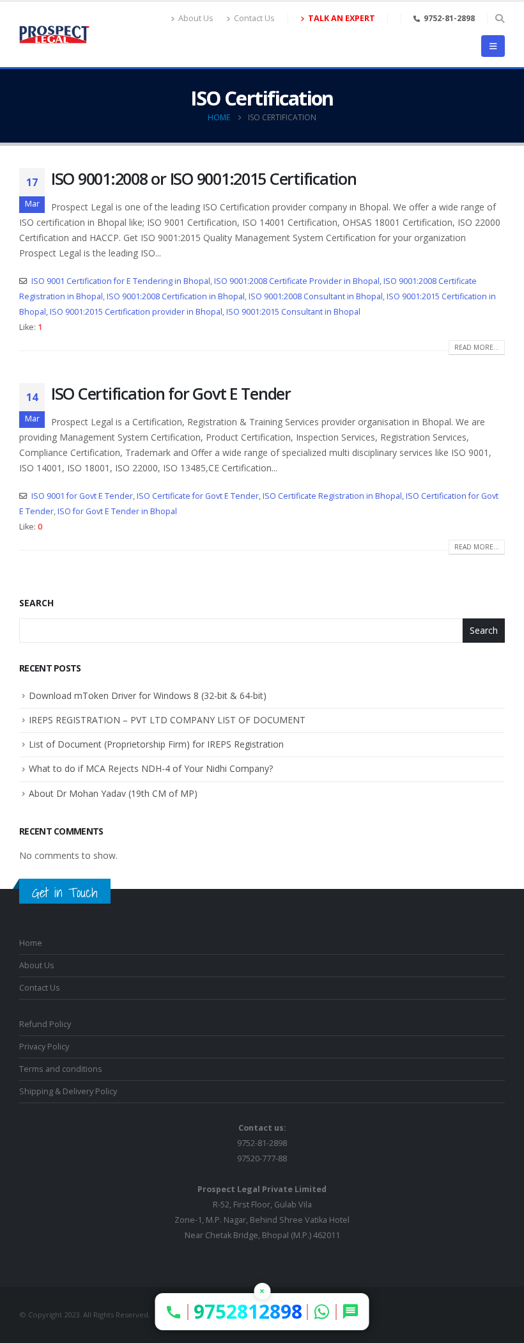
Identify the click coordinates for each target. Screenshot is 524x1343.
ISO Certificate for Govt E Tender (198, 496)
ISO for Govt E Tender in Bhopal (117, 511)
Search (36, 603)
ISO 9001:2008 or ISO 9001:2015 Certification (204, 178)
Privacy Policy (44, 1046)
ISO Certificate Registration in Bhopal (332, 496)
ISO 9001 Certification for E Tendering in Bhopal (120, 281)
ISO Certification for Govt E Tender (171, 393)
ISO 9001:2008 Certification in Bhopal (176, 296)
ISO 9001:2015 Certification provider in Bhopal (136, 311)
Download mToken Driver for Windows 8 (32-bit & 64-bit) (147, 695)
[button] (499, 18)
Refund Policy (45, 1024)
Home (30, 943)
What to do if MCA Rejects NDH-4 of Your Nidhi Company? (151, 768)
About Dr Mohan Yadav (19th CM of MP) (113, 793)
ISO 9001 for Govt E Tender (82, 496)
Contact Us (254, 18)
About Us (195, 18)
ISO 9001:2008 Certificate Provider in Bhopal (297, 281)
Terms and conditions (60, 1069)
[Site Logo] (54, 35)
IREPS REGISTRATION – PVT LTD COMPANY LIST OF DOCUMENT (167, 720)
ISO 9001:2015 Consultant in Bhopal (293, 311)
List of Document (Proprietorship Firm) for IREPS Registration (156, 744)
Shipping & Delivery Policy (68, 1091)
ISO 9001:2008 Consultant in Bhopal (316, 296)
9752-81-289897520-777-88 (262, 1143)
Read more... (476, 347)
